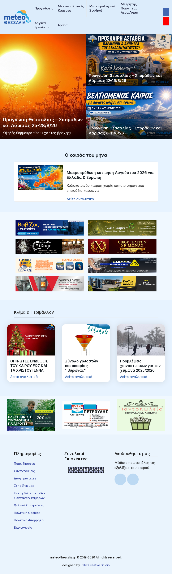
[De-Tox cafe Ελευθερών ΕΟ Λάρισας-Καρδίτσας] (122, 283)
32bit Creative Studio (95, 565)
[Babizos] (50, 227)
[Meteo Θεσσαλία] (17, 16)
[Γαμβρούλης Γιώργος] (50, 283)
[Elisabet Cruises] (50, 265)
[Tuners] (31, 415)
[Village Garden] (50, 246)
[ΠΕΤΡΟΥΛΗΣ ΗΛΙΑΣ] (86, 415)
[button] (43, 8)
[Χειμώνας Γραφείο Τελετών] (122, 246)
